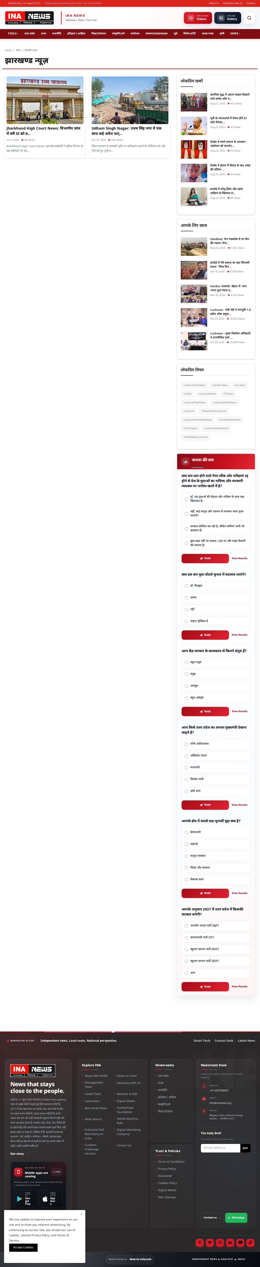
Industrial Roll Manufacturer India (94, 1134)
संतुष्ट (193, 674)
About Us (214, 3)
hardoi (187, 394)
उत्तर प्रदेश (29, 33)
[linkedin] (230, 1243)
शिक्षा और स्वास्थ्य (200, 868)
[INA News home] (29, 18)
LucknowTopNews (194, 402)
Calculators (92, 1101)
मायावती (195, 767)
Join (245, 1148)
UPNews (228, 394)
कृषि (222, 33)
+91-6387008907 (219, 1090)
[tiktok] (250, 1243)
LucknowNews (207, 394)
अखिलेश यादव (198, 756)
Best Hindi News (96, 1108)
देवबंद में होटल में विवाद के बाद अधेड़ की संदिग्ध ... (230, 168)
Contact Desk (224, 1041)
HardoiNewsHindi (229, 420)
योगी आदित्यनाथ (199, 744)
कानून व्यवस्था (198, 856)
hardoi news (219, 385)
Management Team (94, 1085)
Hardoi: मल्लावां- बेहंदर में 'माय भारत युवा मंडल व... (228, 288)
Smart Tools (202, 1041)
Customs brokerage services (92, 1149)
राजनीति (56, 33)
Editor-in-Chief (127, 1076)
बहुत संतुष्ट (196, 662)
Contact (250, 3)
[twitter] (210, 1243)
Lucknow (188, 411)
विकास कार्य (197, 880)
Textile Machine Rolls (127, 1121)
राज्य (43, 33)
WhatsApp (238, 1217)
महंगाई (194, 844)
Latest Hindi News (194, 385)
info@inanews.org (220, 1103)
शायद (193, 598)
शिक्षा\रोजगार (98, 33)
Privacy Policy (167, 1169)
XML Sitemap (167, 1197)
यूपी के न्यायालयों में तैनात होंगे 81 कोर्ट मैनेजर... (228, 120)
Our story (19, 1154)
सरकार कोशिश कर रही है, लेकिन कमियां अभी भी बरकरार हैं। (217, 529)
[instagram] (220, 1243)
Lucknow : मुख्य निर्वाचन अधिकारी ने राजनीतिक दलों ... (230, 336)
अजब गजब (207, 33)
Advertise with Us (233, 3)
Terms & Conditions (171, 1162)
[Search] (249, 18)
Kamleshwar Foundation (125, 1110)
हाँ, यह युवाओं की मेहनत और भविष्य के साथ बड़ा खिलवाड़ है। (217, 499)
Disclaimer (165, 1176)
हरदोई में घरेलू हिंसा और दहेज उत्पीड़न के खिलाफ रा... (226, 191)
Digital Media (126, 1101)
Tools (12, 33)
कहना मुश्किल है (199, 621)
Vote (207, 558)
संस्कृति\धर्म (118, 33)
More (234, 33)
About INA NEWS (96, 1076)
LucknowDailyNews (224, 402)
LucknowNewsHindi (216, 428)
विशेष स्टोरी (189, 33)
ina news (239, 385)
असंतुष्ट (194, 686)
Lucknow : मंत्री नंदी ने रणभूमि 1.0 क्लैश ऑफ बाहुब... (230, 312)
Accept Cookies (23, 1248)
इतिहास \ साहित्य (76, 33)
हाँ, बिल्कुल (196, 586)
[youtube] (240, 1243)
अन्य (192, 973)
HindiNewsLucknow (195, 437)
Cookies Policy (167, 1183)
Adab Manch (93, 1119)
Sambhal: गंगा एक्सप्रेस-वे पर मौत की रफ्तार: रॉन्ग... (229, 241)
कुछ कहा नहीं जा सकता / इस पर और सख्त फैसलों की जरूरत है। (217, 543)
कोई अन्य (195, 791)
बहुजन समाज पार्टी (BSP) (204, 949)
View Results (239, 558)
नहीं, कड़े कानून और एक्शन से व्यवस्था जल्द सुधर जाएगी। (217, 514)
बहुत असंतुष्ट (197, 698)
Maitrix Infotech (141, 1259)
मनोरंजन (135, 33)
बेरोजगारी (195, 832)
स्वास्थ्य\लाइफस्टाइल (157, 33)
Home (8, 50)
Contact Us (124, 1146)
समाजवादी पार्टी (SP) (202, 938)
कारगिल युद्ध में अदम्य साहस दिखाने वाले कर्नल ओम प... (229, 97)
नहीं (192, 609)
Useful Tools (93, 1094)
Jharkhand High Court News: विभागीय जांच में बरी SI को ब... (43, 131)
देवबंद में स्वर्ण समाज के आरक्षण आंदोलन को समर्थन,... (228, 144)
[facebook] (200, 1243)
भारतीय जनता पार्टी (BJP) (204, 926)
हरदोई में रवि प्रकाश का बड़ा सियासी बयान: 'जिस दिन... (229, 265)
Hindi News (190, 428)
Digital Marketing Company (129, 1132)
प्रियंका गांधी (197, 779)
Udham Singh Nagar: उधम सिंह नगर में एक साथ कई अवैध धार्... (126, 131)
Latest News (246, 1041)
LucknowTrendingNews (197, 420)
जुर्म (175, 33)
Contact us (212, 1217)
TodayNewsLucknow (214, 411)
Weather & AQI (127, 1094)
